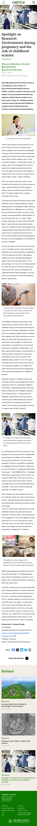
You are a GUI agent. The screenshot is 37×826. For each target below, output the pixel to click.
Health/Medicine (9, 67)
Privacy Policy (21, 808)
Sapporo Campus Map (8, 808)
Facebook (13, 649)
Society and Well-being (12, 70)
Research (6, 64)
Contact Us (5, 806)
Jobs (3, 812)
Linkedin (21, 649)
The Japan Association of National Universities (24, 813)
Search (33, 2)
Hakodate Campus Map (8, 810)
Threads (29, 649)
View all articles (16, 658)
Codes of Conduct (22, 810)
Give (3, 815)
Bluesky (25, 649)
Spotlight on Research (21, 64)
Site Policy (20, 806)
